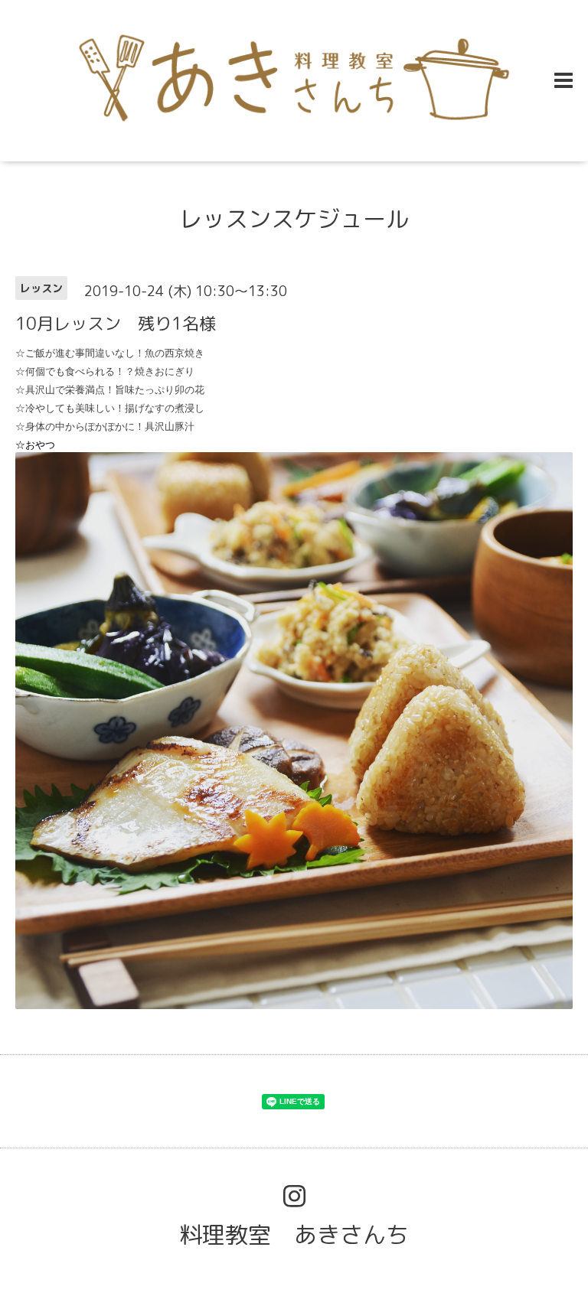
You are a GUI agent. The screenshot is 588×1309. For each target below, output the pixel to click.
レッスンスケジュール (294, 219)
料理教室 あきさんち (294, 1235)
